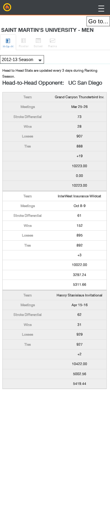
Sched (38, 42)
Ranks (52, 42)
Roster (23, 42)
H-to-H (8, 43)
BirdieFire (7, 7)
